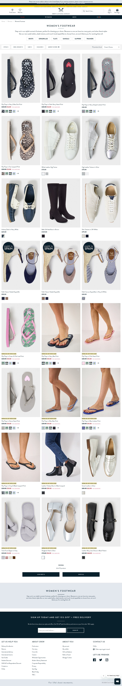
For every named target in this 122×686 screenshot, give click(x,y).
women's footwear (20, 21)
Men (75, 17)
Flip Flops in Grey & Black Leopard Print (14, 486)
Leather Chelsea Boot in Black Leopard (53, 486)
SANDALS (66, 39)
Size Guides (5, 658)
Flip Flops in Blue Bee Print (50, 421)
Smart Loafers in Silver (88, 486)
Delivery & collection (7, 646)
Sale (22, 17)
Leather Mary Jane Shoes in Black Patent (94, 550)
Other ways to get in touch (102, 649)
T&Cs (33, 675)
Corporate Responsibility (39, 663)
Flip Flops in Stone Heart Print (11, 421)
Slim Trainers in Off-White (90, 229)
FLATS (55, 39)
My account (66, 646)
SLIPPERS (78, 39)
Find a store (35, 646)
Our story (34, 649)
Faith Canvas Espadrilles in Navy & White (94, 292)
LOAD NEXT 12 (41, 574)
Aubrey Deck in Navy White (10, 229)
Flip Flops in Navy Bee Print (50, 356)
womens (10, 21)
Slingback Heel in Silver (48, 550)
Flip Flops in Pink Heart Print (90, 356)
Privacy (34, 666)
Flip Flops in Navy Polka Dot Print (12, 104)
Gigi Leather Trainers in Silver (90, 167)
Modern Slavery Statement (39, 660)
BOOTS (31, 39)
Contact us (5, 666)
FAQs (3, 669)
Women (48, 17)
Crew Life (34, 652)
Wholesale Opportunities (39, 658)
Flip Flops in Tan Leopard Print (11, 167)
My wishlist (66, 649)
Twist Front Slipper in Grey (9, 550)
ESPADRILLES (43, 39)
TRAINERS (90, 39)
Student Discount (6, 660)
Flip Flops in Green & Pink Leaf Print (13, 356)
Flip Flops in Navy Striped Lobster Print (94, 105)
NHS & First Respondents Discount (11, 663)
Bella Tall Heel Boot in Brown (50, 229)
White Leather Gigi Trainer (49, 167)
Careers (34, 655)
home (3, 21)
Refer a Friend (66, 655)
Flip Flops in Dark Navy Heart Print (52, 104)
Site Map (34, 669)
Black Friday (35, 672)
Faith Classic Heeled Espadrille (11, 292)
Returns (4, 649)
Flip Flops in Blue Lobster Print (91, 421)
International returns (7, 655)
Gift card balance (67, 652)
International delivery (7, 652)
